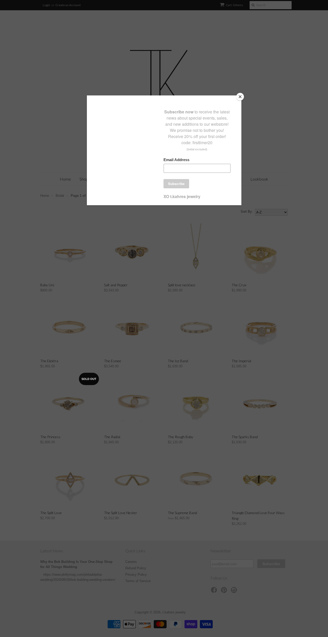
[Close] (240, 97)
